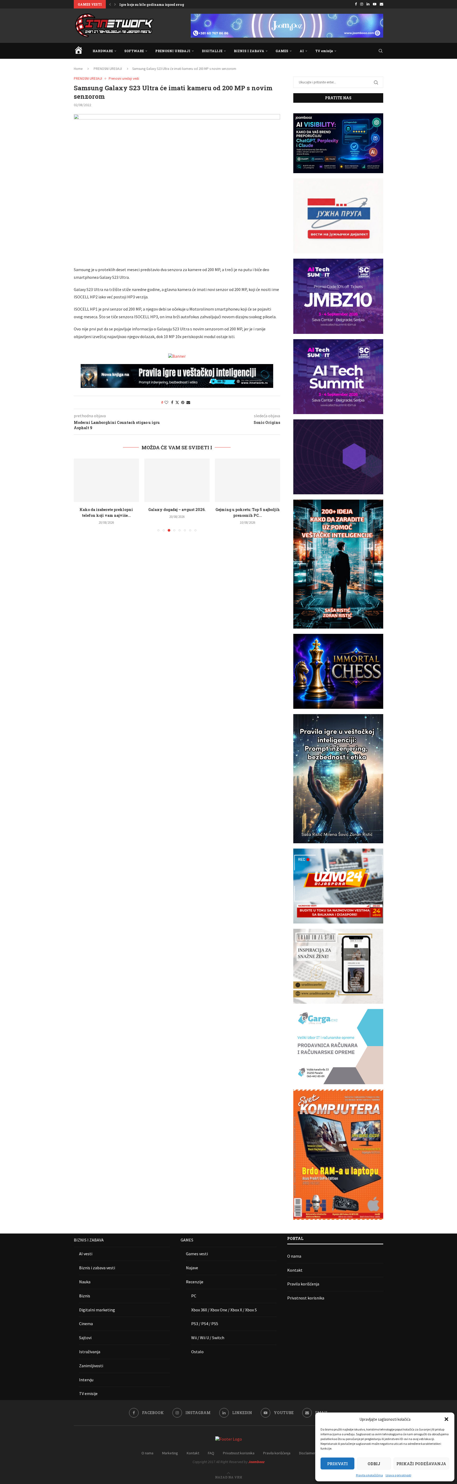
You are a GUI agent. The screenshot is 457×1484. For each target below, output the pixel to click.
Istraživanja (89, 1351)
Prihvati (337, 1463)
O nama (294, 1256)
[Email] (381, 4)
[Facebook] (356, 4)
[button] (446, 1419)
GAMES (282, 51)
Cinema (86, 1323)
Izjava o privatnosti (398, 1475)
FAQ (211, 1453)
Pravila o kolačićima (369, 1475)
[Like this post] (166, 402)
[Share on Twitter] (177, 402)
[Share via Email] (188, 402)
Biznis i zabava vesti (97, 1267)
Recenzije (194, 1281)
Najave (192, 1267)
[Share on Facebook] (172, 402)
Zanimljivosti (91, 1365)
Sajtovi (85, 1337)
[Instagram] (361, 4)
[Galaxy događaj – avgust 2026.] (177, 480)
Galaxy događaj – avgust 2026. (176, 509)
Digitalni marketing (97, 1309)
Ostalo (197, 1351)
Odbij (374, 1463)
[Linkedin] (368, 4)
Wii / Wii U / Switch (207, 1337)
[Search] (380, 51)
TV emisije (324, 51)
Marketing (170, 1453)
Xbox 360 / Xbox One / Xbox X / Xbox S (224, 1309)
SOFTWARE (134, 51)
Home (78, 68)
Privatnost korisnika (305, 1298)
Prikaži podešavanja (421, 1463)
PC (193, 1295)
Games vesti (197, 1253)
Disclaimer (307, 1453)
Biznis (84, 1295)
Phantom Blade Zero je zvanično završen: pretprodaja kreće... (170, 4)
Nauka (84, 1281)
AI (302, 51)
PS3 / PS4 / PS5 (204, 1323)
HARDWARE (103, 51)
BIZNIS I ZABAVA (249, 51)
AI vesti (85, 1253)
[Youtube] (374, 4)
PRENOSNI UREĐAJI (172, 51)
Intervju (86, 1379)
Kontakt (295, 1270)
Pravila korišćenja (303, 1283)
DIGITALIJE (212, 51)
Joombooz (256, 1461)
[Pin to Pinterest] (182, 402)
